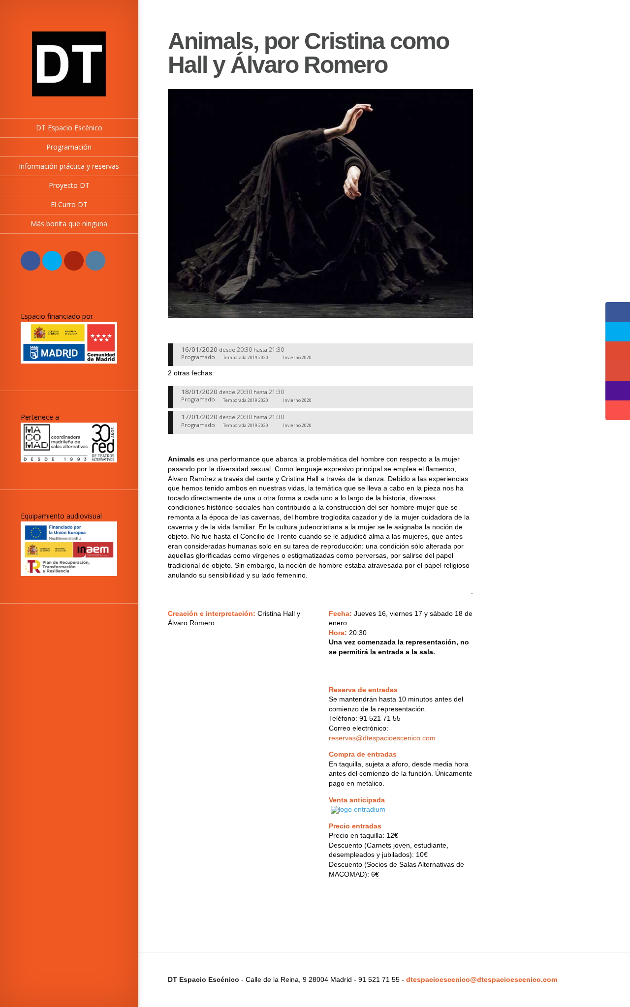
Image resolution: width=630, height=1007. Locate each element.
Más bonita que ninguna (69, 223)
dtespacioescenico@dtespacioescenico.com (481, 979)
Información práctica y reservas (69, 166)
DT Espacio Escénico (69, 127)
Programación (69, 147)
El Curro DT (69, 204)
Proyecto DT (69, 185)
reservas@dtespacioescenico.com (382, 738)
